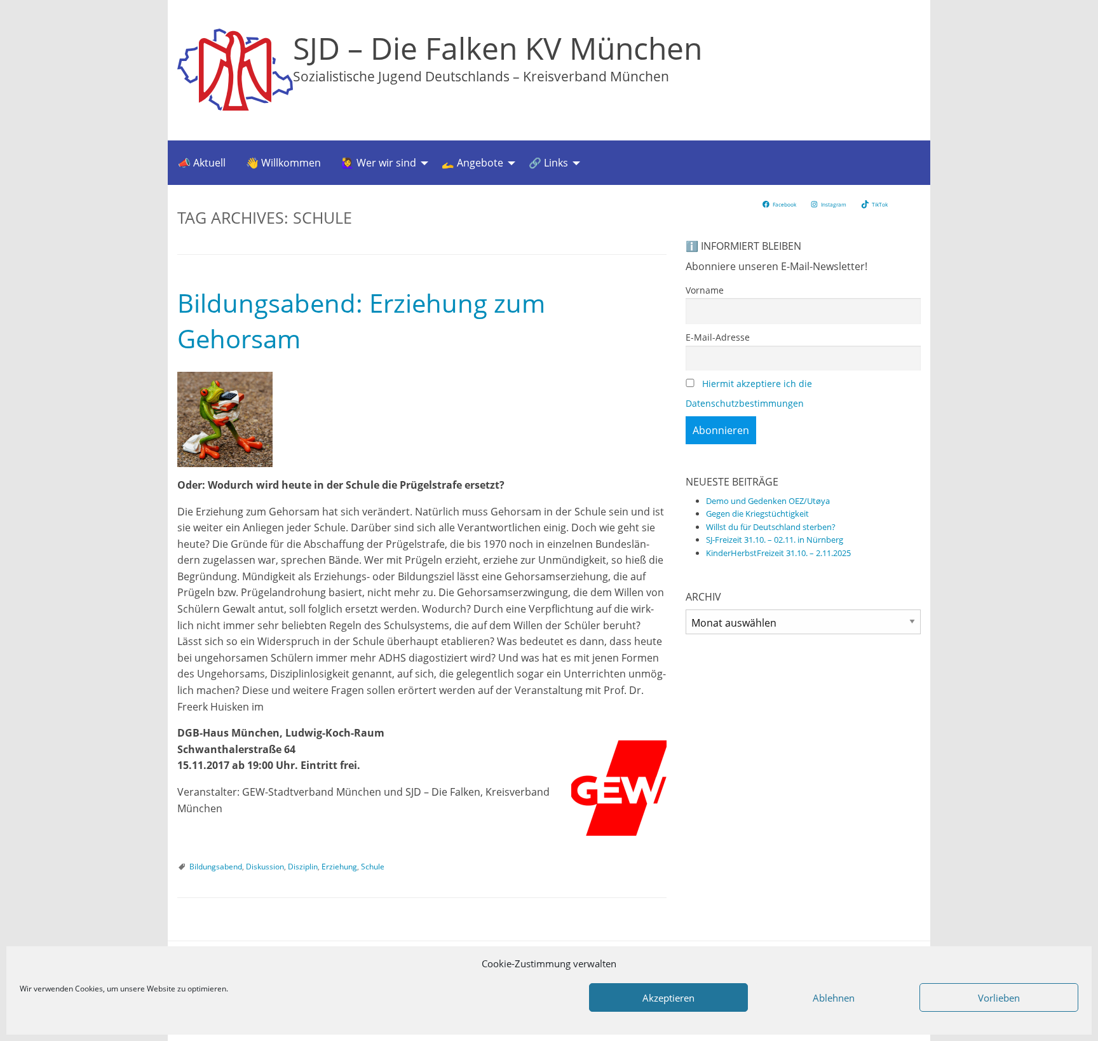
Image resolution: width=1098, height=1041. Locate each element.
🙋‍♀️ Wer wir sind (378, 163)
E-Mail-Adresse (718, 337)
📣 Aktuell (202, 163)
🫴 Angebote (472, 163)
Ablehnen (834, 997)
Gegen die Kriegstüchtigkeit (757, 513)
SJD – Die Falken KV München (497, 48)
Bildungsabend (215, 866)
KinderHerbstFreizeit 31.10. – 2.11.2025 (778, 553)
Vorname (705, 290)
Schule (372, 866)
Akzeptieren (668, 997)
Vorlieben (999, 997)
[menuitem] (202, 162)
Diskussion (265, 866)
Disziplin (303, 866)
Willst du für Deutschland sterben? (771, 527)
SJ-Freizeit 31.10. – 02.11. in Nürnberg (774, 539)
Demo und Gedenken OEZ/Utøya (768, 501)
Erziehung (339, 866)
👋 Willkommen (283, 163)
